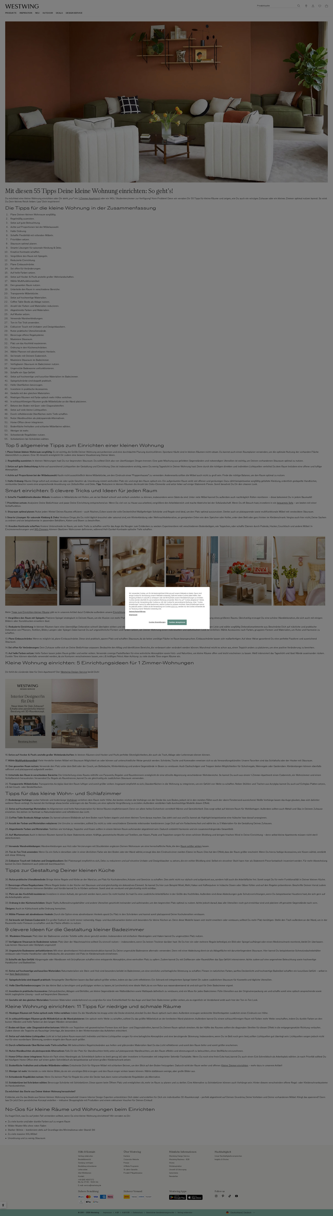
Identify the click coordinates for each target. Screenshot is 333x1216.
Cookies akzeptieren (177, 622)
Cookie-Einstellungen (157, 622)
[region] (167, 608)
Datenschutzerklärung (137, 611)
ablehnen (174, 607)
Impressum (133, 615)
